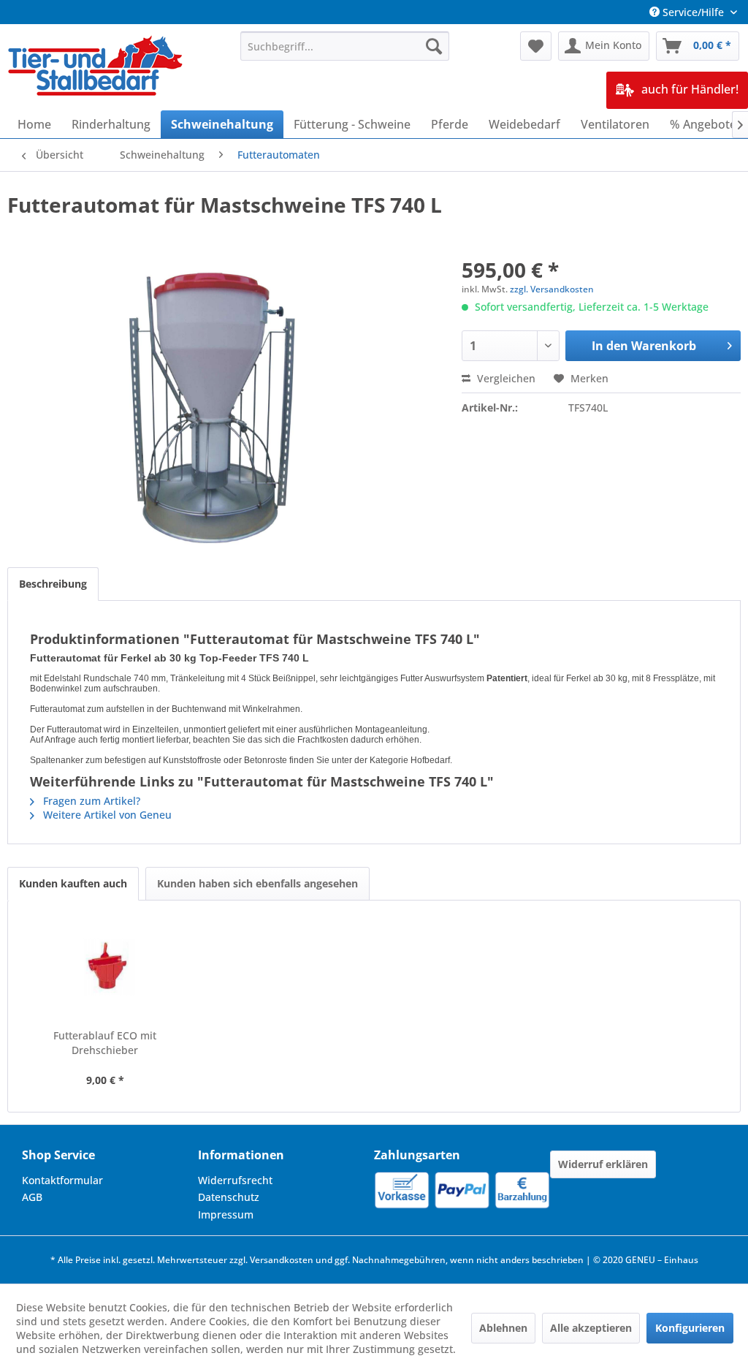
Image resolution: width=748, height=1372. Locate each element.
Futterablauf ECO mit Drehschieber (104, 1042)
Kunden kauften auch (73, 883)
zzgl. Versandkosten (552, 289)
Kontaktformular (62, 1180)
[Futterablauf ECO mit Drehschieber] (105, 970)
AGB (32, 1197)
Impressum (225, 1214)
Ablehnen (503, 1328)
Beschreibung (53, 584)
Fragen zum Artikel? (90, 801)
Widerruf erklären (603, 1164)
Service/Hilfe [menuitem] (693, 12)
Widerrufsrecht (235, 1180)
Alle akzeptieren (591, 1328)
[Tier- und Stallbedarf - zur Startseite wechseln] (96, 67)
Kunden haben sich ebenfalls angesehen (257, 883)
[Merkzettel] (536, 46)
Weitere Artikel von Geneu (106, 815)
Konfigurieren (690, 1328)
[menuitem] (345, 46)
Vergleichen (504, 378)
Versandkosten (281, 1260)
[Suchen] (434, 46)
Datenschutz (228, 1197)
